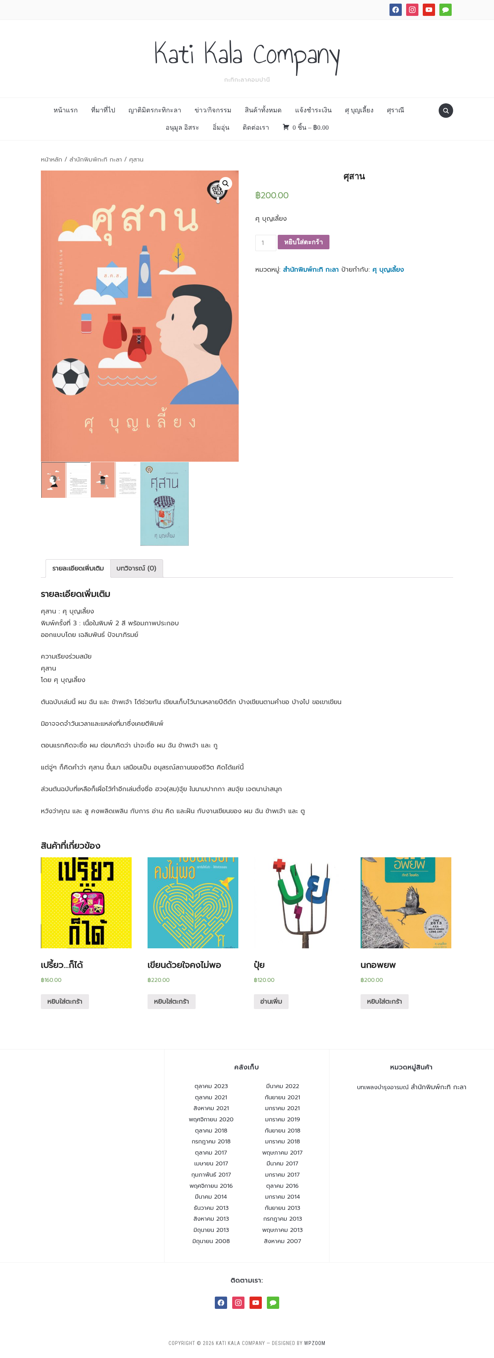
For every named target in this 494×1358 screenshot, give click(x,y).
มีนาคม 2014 (211, 1197)
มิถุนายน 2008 (211, 1241)
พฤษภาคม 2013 (282, 1230)
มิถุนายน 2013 (211, 1230)
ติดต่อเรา (256, 127)
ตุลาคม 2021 (211, 1097)
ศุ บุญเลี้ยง (359, 110)
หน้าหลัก (51, 159)
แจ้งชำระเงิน (313, 110)
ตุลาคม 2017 (211, 1152)
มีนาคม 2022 (282, 1086)
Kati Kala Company (247, 54)
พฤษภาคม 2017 (282, 1152)
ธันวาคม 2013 (211, 1208)
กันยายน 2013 (282, 1208)
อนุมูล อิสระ (182, 127)
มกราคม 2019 (282, 1119)
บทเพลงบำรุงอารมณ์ (383, 1087)
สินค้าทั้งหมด (263, 110)
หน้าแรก (66, 110)
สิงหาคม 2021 (211, 1108)
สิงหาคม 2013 (211, 1219)
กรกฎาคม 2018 (211, 1141)
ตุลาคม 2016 (282, 1186)
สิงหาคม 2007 (282, 1241)
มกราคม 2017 (282, 1175)
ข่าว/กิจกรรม (213, 110)
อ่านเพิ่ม (271, 1001)
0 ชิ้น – (311, 127)
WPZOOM (314, 1343)
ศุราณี (395, 110)
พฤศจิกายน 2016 (211, 1186)
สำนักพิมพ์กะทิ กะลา (95, 159)
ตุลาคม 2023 (211, 1086)
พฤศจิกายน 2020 (211, 1119)
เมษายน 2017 (211, 1163)
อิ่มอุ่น (221, 127)
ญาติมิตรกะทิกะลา (154, 110)
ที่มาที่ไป (103, 110)
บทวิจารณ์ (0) (136, 568)
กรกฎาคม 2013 (282, 1219)
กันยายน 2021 (282, 1097)
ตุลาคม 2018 (211, 1130)
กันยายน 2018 (283, 1130)
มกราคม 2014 (282, 1197)
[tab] (78, 568)
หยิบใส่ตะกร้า (303, 242)
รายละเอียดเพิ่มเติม (78, 568)
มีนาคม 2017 (282, 1163)
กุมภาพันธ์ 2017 (211, 1175)
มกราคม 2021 (282, 1108)
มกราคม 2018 (282, 1141)
